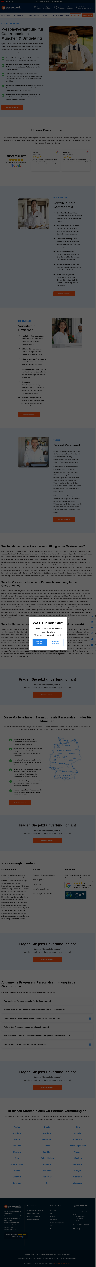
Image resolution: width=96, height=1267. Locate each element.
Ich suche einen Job (39, 642)
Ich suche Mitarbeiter (56, 642)
